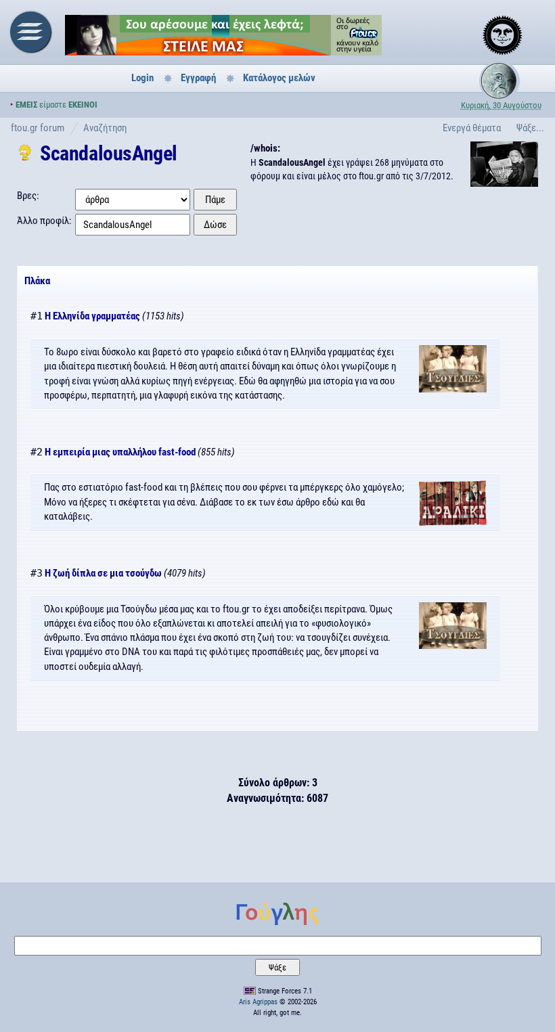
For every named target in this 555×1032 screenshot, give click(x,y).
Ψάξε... (530, 128)
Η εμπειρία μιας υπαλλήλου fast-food (120, 452)
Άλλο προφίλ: (44, 221)
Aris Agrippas (258, 1001)
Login (142, 78)
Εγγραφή (198, 78)
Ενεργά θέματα (472, 128)
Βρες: (28, 195)
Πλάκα (37, 281)
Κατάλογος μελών (279, 78)
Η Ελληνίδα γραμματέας (92, 316)
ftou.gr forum (37, 128)
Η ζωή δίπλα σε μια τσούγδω (103, 573)
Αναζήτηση (105, 128)
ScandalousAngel (108, 153)
